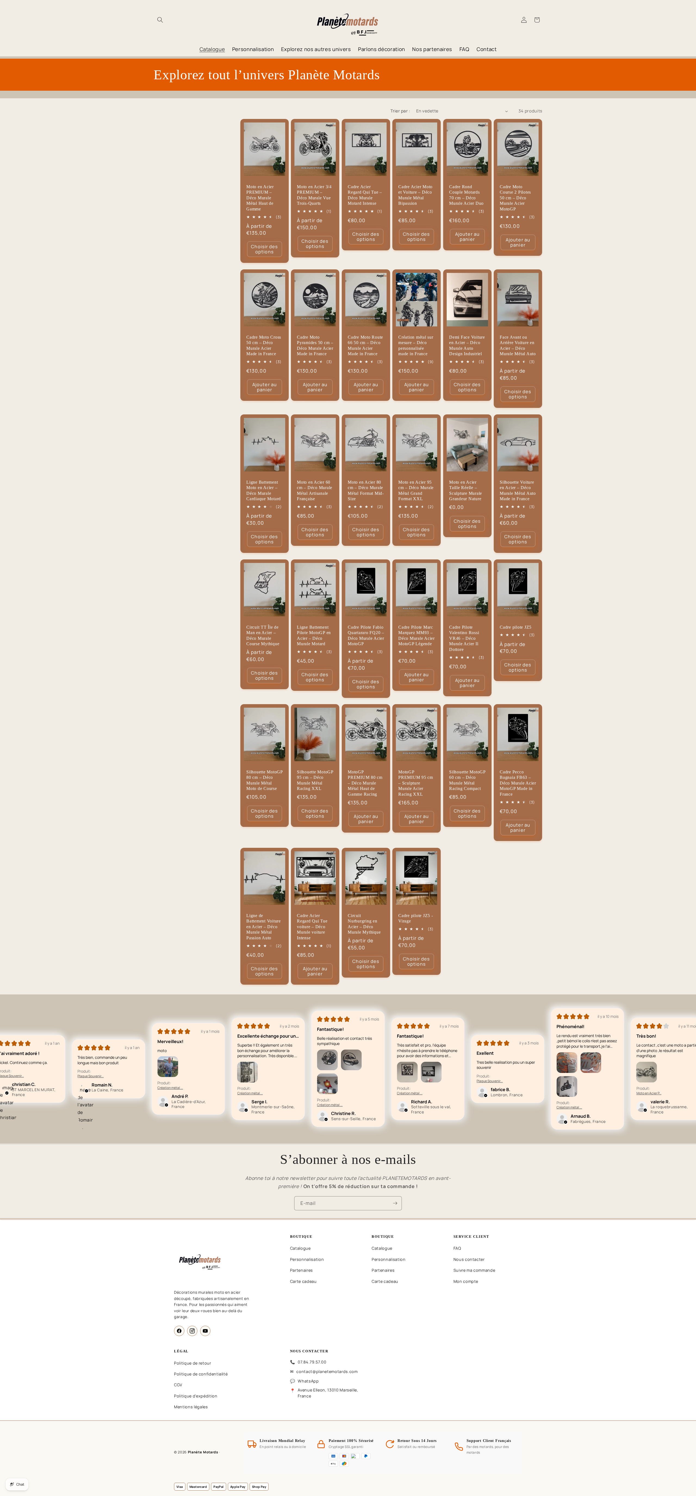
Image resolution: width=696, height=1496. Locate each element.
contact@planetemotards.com (327, 1371)
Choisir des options (264, 249)
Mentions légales (191, 1406)
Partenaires (301, 1270)
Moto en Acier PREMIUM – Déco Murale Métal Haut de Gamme (260, 198)
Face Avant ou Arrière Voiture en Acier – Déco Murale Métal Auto (518, 346)
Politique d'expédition (195, 1396)
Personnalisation (307, 1259)
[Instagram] (192, 1331)
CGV (178, 1384)
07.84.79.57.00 (312, 1362)
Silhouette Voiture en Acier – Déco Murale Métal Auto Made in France (518, 491)
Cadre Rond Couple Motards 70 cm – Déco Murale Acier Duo (466, 195)
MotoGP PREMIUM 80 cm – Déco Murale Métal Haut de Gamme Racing (365, 783)
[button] (160, 19)
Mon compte (465, 1281)
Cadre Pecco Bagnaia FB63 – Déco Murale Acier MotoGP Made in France (518, 783)
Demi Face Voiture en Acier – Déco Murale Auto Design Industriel (467, 346)
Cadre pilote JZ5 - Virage (415, 918)
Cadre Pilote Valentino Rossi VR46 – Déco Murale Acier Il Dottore (464, 638)
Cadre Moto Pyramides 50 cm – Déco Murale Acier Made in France (315, 346)
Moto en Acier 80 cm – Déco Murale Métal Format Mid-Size (366, 491)
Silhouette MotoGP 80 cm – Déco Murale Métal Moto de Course (264, 780)
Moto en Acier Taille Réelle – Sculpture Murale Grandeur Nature (465, 491)
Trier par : (400, 111)
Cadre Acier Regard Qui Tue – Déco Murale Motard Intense (365, 195)
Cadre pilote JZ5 (516, 627)
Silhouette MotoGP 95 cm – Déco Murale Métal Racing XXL (315, 780)
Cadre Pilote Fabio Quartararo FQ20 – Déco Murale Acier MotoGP (366, 635)
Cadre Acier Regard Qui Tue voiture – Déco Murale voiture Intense (312, 926)
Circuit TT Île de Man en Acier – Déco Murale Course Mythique (262, 635)
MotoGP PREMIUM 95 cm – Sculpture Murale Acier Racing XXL (415, 783)
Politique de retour (192, 1363)
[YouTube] (205, 1331)
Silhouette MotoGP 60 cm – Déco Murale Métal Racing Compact (467, 780)
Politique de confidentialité (201, 1374)
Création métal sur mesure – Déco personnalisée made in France (415, 346)
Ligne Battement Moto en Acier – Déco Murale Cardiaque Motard (263, 491)
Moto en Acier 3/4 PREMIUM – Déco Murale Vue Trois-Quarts (314, 195)
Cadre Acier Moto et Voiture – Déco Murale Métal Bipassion (415, 195)
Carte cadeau (303, 1281)
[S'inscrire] (395, 1203)
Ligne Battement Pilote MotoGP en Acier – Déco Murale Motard (314, 635)
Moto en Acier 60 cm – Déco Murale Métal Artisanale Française (314, 491)
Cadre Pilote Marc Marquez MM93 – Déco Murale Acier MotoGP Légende (416, 635)
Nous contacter (469, 1259)
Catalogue (300, 1248)
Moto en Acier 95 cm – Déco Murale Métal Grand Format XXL (416, 491)
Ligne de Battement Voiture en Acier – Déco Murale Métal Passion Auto (263, 926)
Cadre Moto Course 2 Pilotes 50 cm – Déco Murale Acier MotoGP (515, 198)
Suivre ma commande (474, 1270)
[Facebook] (179, 1331)
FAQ (457, 1248)
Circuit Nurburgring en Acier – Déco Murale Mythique (364, 924)
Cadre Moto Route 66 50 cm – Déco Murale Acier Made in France (365, 346)
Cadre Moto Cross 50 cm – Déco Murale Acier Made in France (263, 346)
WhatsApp (308, 1381)
